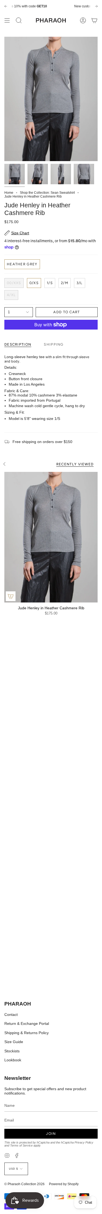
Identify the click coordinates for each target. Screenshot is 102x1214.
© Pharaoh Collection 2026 (24, 1184)
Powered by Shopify (64, 1184)
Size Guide (13, 1042)
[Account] (83, 20)
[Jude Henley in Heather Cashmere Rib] (51, 537)
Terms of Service (21, 1145)
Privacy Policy (84, 1142)
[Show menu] (7, 20)
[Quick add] (11, 596)
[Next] (96, 6)
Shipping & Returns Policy (26, 1033)
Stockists (12, 1051)
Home (8, 193)
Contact (11, 1014)
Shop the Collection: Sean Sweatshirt (47, 193)
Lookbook (12, 1060)
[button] (19, 20)
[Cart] (94, 20)
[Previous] (6, 6)
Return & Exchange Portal (26, 1023)
